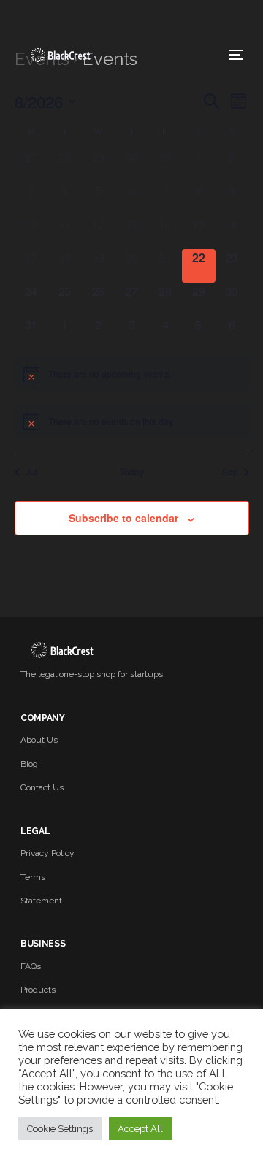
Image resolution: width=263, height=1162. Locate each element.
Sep (230, 472)
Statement (41, 900)
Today (132, 472)
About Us (39, 740)
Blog (29, 764)
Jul (31, 472)
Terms (32, 877)
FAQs (30, 966)
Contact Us (42, 787)
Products (38, 990)
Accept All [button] (140, 1128)
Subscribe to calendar (123, 518)
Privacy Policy (47, 853)
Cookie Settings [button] (60, 1128)
